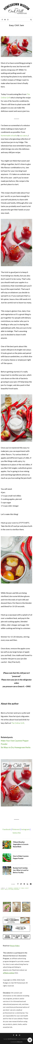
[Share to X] (21, 884)
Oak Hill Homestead (12, 1038)
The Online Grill (17, 723)
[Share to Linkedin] (27, 884)
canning (10, 888)
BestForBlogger (26, 1038)
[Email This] (30, 884)
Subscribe (17, 833)
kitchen (11, 889)
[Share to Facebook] (17, 884)
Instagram (25, 829)
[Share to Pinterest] (24, 884)
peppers (16, 889)
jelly (6, 889)
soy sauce (24, 135)
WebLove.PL (20, 1041)
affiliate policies (8, 973)
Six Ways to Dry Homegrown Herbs (15, 747)
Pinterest (16, 829)
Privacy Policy (15, 946)
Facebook (7, 829)
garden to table (19, 888)
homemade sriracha (9, 135)
